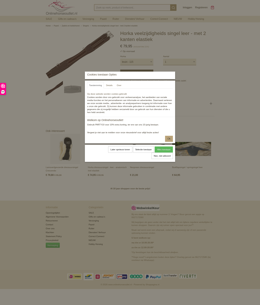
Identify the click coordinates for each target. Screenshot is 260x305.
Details (109, 85)
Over (119, 85)
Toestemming (95, 85)
